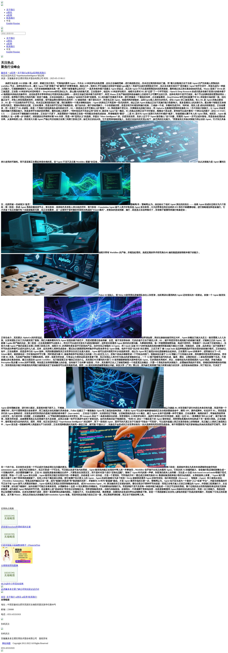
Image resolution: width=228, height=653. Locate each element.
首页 (3, 597)
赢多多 (4, 73)
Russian (16, 23)
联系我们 (10, 18)
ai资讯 (9, 12)
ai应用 (9, 15)
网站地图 (6, 643)
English (9, 23)
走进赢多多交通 (20, 589)
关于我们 (10, 10)
